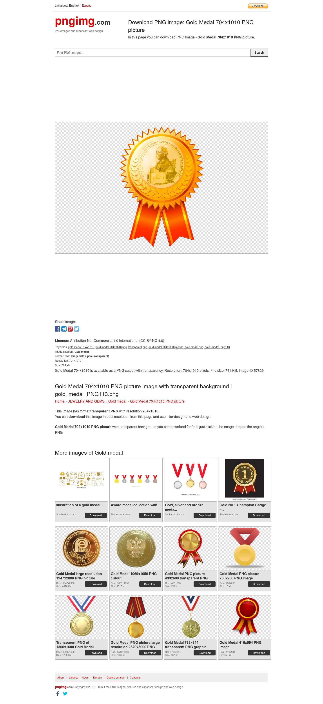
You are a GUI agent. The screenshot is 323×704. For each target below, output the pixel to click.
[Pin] (70, 329)
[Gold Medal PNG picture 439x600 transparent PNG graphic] (190, 548)
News (85, 677)
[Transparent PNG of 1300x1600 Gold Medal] (81, 617)
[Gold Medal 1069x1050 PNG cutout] (136, 548)
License (73, 677)
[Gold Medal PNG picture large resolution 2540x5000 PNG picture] (136, 617)
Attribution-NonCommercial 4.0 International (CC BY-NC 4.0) (117, 340)
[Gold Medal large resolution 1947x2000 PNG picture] (81, 548)
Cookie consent (116, 677)
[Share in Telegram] (64, 329)
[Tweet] (76, 329)
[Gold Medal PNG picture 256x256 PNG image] (245, 548)
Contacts (135, 677)
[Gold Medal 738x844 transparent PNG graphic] (190, 617)
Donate (97, 677)
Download (96, 515)
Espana (86, 5)
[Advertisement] (161, 91)
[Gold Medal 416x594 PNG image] (244, 617)
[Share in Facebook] (57, 329)
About (60, 677)
